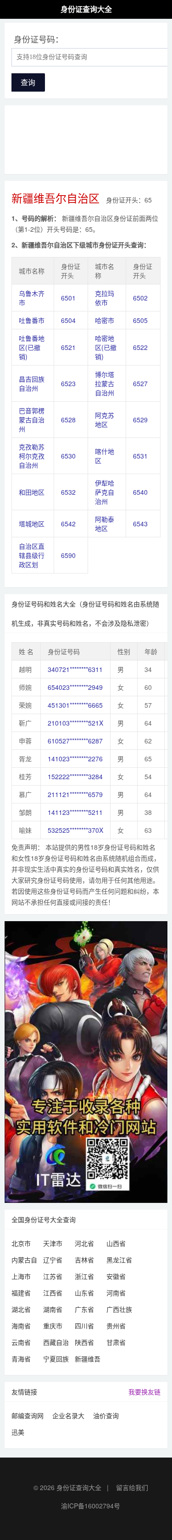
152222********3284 (75, 776)
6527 (140, 383)
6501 (68, 297)
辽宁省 (52, 1259)
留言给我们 (132, 1487)
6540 (140, 492)
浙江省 (84, 1276)
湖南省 (52, 1309)
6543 (140, 523)
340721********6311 (75, 669)
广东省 (84, 1309)
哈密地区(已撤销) (106, 347)
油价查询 (106, 1415)
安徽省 (116, 1276)
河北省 (84, 1243)
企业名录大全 (68, 1416)
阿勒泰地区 (104, 523)
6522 (140, 347)
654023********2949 (75, 687)
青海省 (21, 1358)
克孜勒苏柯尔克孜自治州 (31, 456)
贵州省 (116, 1325)
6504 (68, 320)
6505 (140, 320)
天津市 (52, 1243)
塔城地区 (31, 523)
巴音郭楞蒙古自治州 (31, 419)
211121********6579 (75, 794)
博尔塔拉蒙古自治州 (104, 383)
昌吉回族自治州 (31, 383)
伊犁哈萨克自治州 (104, 492)
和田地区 (31, 492)
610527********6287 (75, 740)
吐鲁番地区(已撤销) (31, 347)
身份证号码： (38, 39)
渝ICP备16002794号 (90, 1505)
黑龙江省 (119, 1259)
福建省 (21, 1292)
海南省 (21, 1325)
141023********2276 (75, 758)
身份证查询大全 (78, 1487)
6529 (140, 419)
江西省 (52, 1292)
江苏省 (52, 1276)
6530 (68, 455)
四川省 (84, 1325)
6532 (68, 492)
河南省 (116, 1292)
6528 (68, 419)
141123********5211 (75, 812)
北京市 (21, 1243)
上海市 (21, 1276)
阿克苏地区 (104, 419)
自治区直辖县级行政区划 (31, 555)
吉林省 (84, 1259)
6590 (68, 555)
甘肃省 (116, 1342)
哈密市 (104, 320)
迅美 (17, 1431)
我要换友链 (144, 1391)
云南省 (21, 1342)
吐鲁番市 (31, 320)
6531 (140, 455)
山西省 (116, 1243)
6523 (68, 383)
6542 (68, 523)
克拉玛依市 (104, 298)
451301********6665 (75, 705)
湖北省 (21, 1309)
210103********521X (75, 722)
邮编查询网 (27, 1415)
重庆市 (52, 1325)
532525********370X (75, 830)
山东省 (84, 1292)
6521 (68, 347)
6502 (140, 297)
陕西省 (84, 1342)
